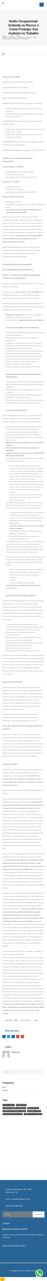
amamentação (21, 1105)
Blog (36, 1020)
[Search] (42, 1072)
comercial (27, 1020)
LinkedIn (13, 1036)
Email (22, 1036)
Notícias (5, 1090)
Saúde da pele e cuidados (32, 1114)
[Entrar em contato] (2, 1279)
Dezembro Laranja (34, 1111)
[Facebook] (21, 1252)
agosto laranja (8, 1105)
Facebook (4, 1036)
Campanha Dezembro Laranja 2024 (14, 1108)
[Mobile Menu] (41, 5)
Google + (17, 1036)
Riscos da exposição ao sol (12, 1114)
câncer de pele (33, 1108)
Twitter (8, 1036)
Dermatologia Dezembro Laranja (14, 1111)
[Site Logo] (8, 5)
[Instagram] (25, 1252)
